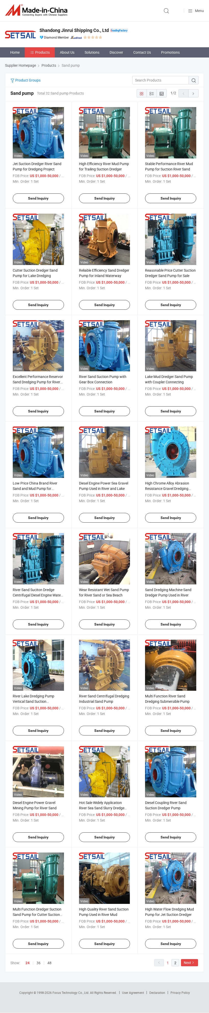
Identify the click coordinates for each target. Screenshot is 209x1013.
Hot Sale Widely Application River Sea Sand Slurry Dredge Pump (101, 808)
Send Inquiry (38, 198)
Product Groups (28, 80)
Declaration (157, 993)
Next (187, 962)
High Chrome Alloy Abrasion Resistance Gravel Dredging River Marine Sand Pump (167, 488)
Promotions (170, 52)
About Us (67, 52)
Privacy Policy (180, 993)
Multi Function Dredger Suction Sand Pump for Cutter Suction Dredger (37, 914)
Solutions (92, 52)
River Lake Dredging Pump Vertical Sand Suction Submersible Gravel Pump (33, 701)
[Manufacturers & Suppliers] (37, 10)
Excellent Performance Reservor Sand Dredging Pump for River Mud (38, 382)
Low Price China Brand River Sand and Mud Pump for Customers (35, 488)
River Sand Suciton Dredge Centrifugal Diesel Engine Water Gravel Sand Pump (37, 595)
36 (38, 962)
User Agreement (133, 993)
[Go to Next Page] (193, 93)
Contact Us (142, 52)
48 (49, 962)
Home (15, 52)
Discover (116, 52)
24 (27, 963)
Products (42, 52)
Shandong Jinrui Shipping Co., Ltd (74, 30)
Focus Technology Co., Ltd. (71, 993)
